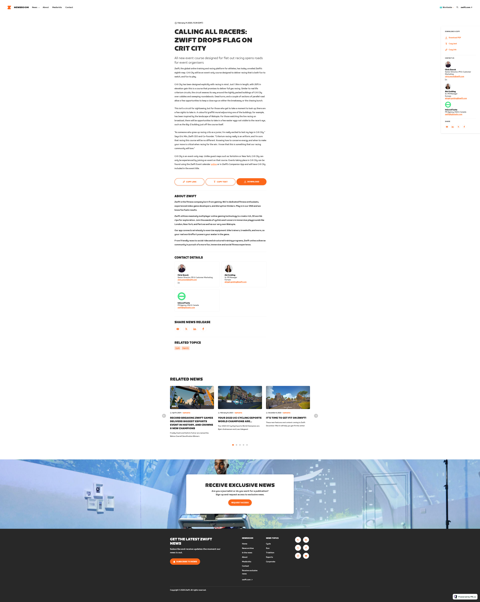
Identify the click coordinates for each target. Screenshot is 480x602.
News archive (248, 548)
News (34, 7)
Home (244, 544)
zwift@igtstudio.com (186, 308)
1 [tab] (233, 445)
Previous (164, 416)
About (46, 7)
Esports (185, 348)
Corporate (270, 562)
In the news (247, 553)
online (214, 164)
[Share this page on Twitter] (186, 329)
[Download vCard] (215, 265)
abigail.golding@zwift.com (235, 282)
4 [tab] (243, 445)
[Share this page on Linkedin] (195, 329)
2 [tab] (236, 445)
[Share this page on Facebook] (203, 329)
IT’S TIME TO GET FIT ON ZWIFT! (286, 417)
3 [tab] (240, 445)
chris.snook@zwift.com (187, 280)
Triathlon (270, 553)
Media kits (57, 7)
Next (316, 416)
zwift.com (465, 7)
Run (268, 548)
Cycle (178, 348)
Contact (69, 7)
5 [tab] (247, 445)
